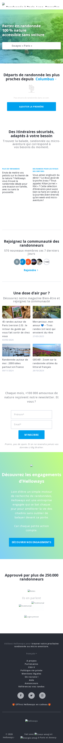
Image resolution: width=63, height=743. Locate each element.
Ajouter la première (31, 106)
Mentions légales (31, 673)
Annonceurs (31, 683)
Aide (31, 680)
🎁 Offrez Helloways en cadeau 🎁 (31, 704)
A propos (31, 660)
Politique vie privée (31, 670)
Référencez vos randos (31, 686)
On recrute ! (31, 676)
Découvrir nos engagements (31, 542)
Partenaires (31, 664)
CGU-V (31, 667)
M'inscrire (31, 434)
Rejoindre (30, 270)
